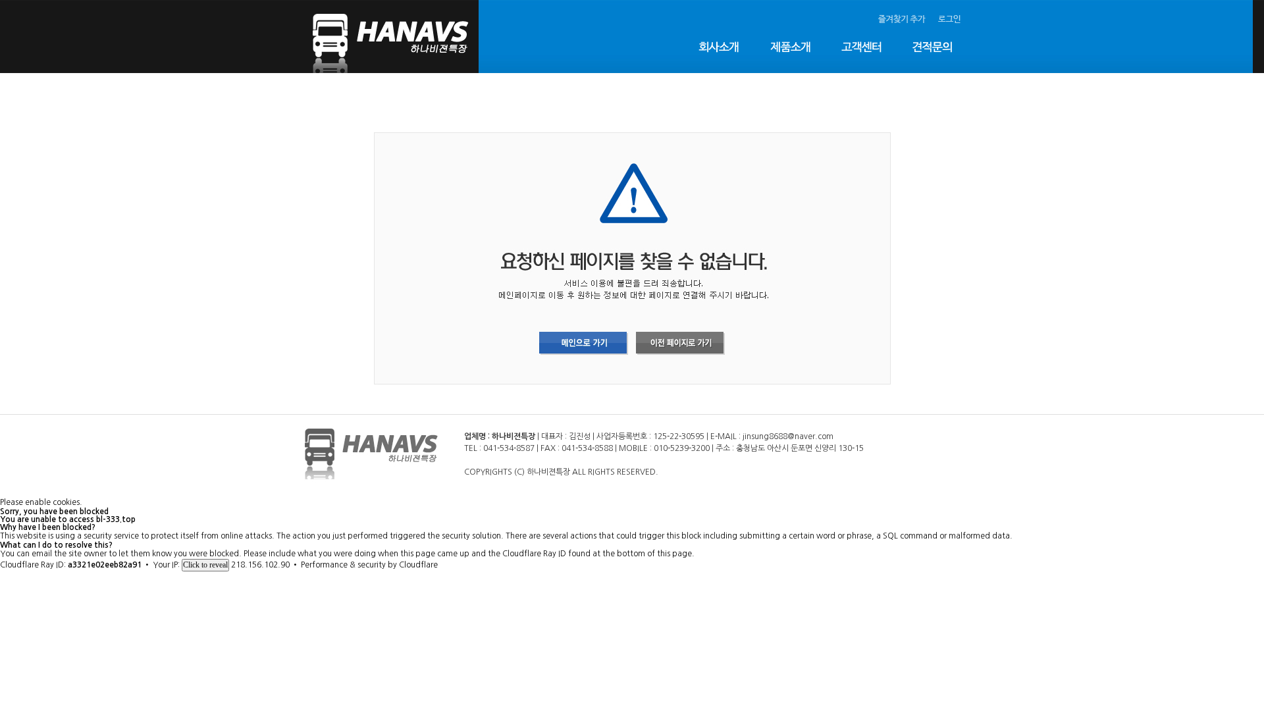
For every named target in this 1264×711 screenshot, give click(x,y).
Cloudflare (418, 565)
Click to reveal (205, 564)
